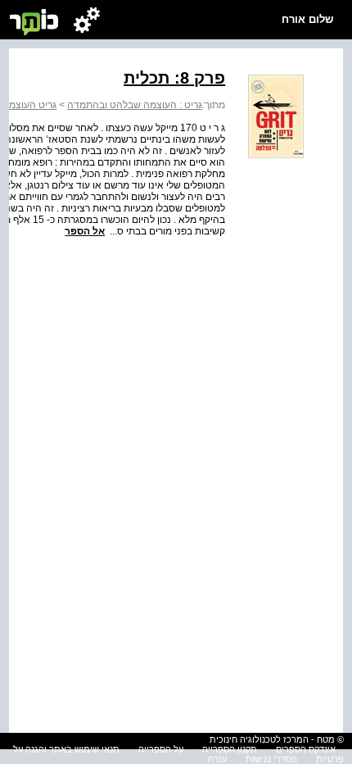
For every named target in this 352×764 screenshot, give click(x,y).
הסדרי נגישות (271, 759)
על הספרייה (160, 749)
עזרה (217, 759)
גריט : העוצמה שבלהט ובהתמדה (134, 105)
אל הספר (85, 231)
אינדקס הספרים (306, 749)
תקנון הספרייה (229, 749)
